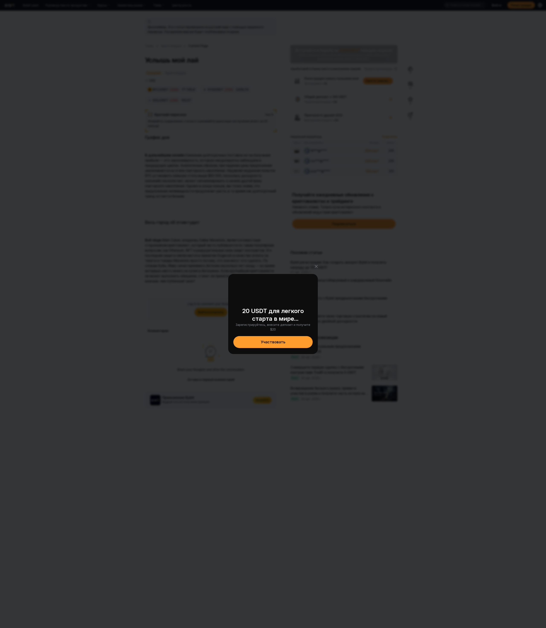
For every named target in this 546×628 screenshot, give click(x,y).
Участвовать (273, 342)
